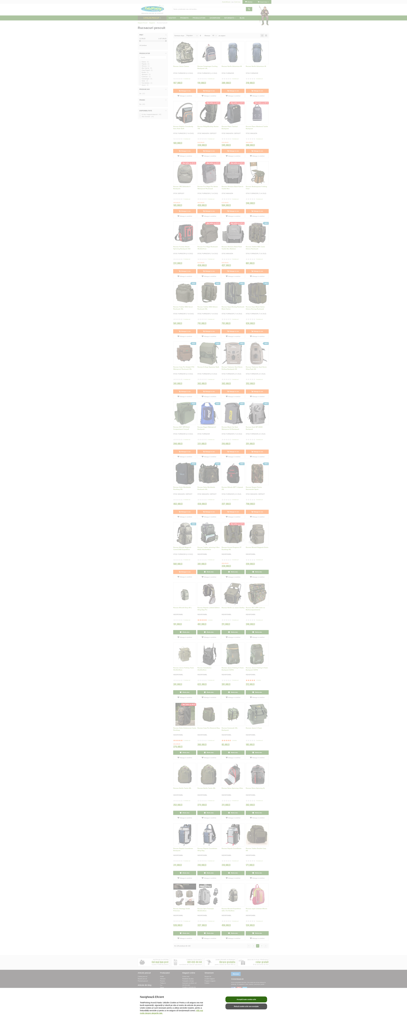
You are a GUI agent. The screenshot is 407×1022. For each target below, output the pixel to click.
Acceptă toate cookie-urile (246, 999)
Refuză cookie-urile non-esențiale (246, 1006)
